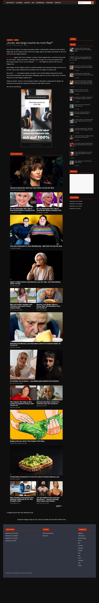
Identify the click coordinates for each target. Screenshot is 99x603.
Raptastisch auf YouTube (76, 206)
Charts (79, 540)
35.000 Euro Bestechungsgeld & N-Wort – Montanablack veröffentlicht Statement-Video (83, 58)
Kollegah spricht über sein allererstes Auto (19, 512)
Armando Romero (19, 45)
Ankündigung (40, 2)
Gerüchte (58, 2)
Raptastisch (10, 2)
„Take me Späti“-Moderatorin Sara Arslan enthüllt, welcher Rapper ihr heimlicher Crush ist (83, 153)
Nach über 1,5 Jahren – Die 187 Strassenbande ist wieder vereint (81, 90)
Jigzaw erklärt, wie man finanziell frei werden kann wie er (82, 105)
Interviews (49, 2)
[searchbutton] (92, 3)
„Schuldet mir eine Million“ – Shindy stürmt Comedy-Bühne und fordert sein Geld (83, 98)
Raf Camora (10, 57)
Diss (33, 2)
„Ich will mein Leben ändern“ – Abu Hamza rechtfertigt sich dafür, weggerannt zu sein (83, 129)
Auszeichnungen (82, 538)
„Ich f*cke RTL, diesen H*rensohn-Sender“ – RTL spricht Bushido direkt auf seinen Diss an (83, 145)
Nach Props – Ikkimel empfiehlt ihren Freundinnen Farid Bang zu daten (82, 112)
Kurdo (26, 45)
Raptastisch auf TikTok (75, 208)
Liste (79, 553)
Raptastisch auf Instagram (76, 203)
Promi (79, 558)
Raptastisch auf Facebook (76, 201)
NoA (79, 555)
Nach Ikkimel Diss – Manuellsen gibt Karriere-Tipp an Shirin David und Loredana (83, 74)
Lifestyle (27, 2)
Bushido (36, 62)
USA (79, 563)
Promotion (80, 560)
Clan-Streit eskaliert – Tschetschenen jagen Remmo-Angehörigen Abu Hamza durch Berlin (83, 121)
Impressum (45, 535)
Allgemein (19, 2)
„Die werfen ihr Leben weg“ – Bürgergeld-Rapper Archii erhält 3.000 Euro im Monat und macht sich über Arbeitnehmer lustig (83, 82)
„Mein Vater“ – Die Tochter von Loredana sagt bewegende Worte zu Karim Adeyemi (83, 66)
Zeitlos (79, 565)
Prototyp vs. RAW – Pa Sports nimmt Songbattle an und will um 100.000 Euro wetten (82, 50)
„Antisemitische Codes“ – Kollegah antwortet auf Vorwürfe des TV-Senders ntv (84, 136)
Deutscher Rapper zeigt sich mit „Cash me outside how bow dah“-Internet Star (42, 519)
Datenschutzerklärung (48, 533)
